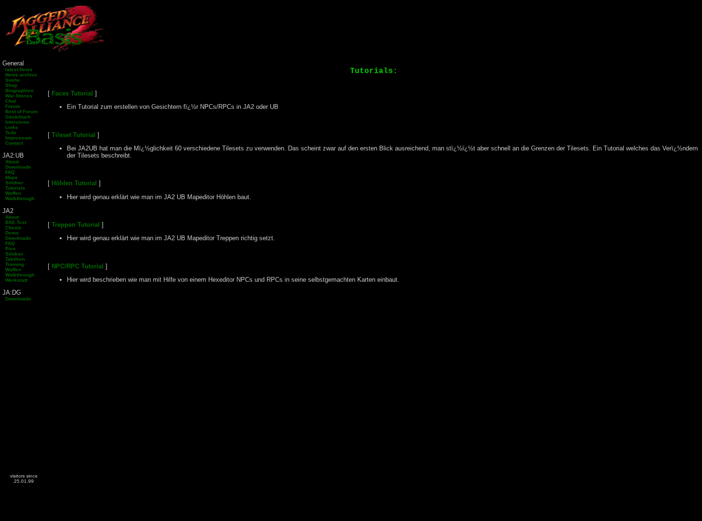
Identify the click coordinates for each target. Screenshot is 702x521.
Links (10, 127)
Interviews (16, 122)
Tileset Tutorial (74, 134)
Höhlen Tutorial (74, 183)
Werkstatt (14, 280)
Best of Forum (20, 111)
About (10, 161)
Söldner (12, 182)
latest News (17, 69)
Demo (10, 232)
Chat (9, 101)
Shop (9, 85)
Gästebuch (16, 116)
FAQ (8, 172)
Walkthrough (18, 198)
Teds (9, 132)
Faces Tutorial (72, 93)
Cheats (11, 227)
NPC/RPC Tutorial (78, 266)
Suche (11, 80)
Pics (9, 248)
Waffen (11, 193)
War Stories (17, 95)
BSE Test (14, 222)
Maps (10, 177)
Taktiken (13, 259)
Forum (11, 106)
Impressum (17, 137)
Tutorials (13, 188)
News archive (19, 74)
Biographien (17, 90)
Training (13, 264)
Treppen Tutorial (76, 224)
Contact (12, 143)
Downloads (16, 167)
